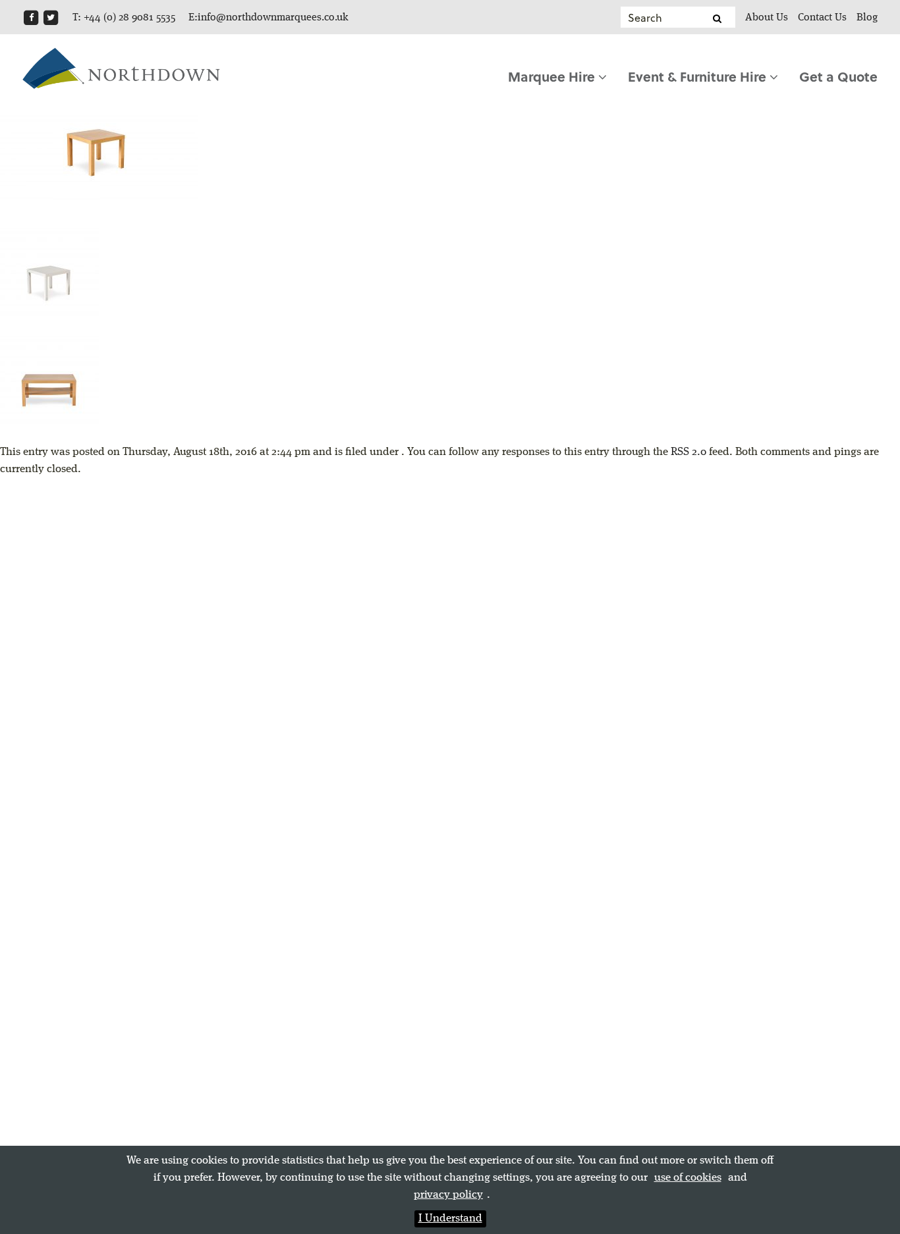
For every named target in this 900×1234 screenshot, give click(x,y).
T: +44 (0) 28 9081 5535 (123, 18)
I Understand (450, 1218)
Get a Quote (838, 76)
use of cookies (687, 1177)
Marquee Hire (553, 76)
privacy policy (448, 1194)
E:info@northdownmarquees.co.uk (268, 18)
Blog (867, 18)
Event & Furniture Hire (699, 76)
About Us (766, 18)
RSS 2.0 (688, 452)
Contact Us (822, 18)
